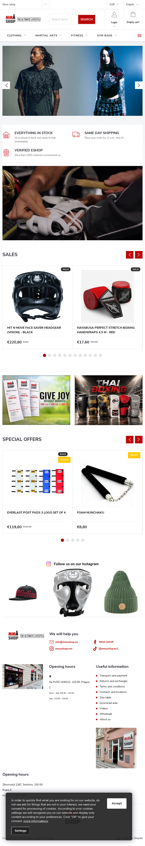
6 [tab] (70, 355)
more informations (35, 821)
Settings (20, 831)
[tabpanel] (37, 307)
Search (86, 19)
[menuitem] (16, 35)
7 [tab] (75, 355)
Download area (108, 703)
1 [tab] (44, 355)
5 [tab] (64, 355)
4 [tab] (59, 355)
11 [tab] (95, 355)
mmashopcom (63, 648)
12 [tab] (100, 355)
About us (105, 719)
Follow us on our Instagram (76, 564)
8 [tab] (80, 355)
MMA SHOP (106, 642)
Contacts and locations (113, 692)
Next (139, 255)
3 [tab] (54, 355)
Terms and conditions (112, 686)
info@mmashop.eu (66, 642)
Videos (104, 708)
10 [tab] (90, 355)
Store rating (8, 4)
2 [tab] (49, 355)
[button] (6, 85)
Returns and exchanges (113, 681)
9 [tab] (85, 355)
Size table (105, 697)
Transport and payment (113, 675)
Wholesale (106, 713)
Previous (129, 255)
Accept (117, 803)
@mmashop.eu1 (108, 648)
